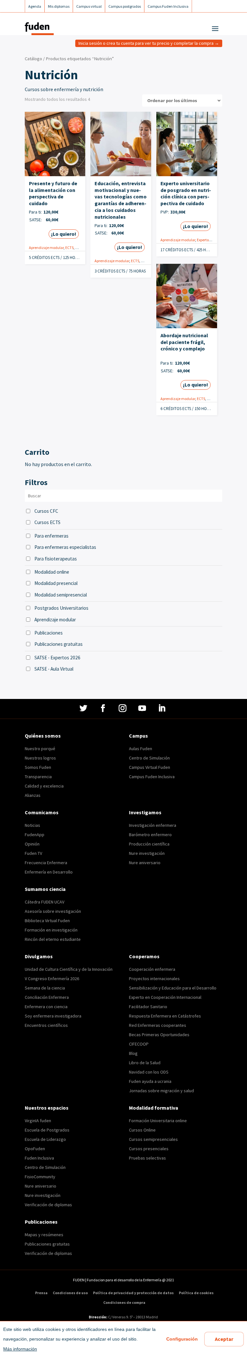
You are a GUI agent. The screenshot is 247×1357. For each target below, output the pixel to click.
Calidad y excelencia (44, 786)
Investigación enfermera (152, 825)
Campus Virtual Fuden (149, 767)
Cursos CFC (46, 511)
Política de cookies (196, 1293)
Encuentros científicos (46, 1025)
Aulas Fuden (140, 748)
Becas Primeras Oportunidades (159, 1034)
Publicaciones (48, 633)
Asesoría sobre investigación (53, 911)
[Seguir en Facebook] (103, 708)
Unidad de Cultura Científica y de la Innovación (69, 969)
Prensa (41, 1293)
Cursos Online (142, 1130)
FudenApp (34, 834)
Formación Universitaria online (158, 1120)
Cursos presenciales (149, 1149)
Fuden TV (33, 853)
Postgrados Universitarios (61, 608)
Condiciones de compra (124, 1302)
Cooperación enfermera (152, 969)
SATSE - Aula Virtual (53, 669)
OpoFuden (35, 1149)
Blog (133, 1053)
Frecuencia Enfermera (46, 862)
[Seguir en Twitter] (84, 708)
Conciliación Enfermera (47, 997)
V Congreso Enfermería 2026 (52, 978)
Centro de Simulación (149, 758)
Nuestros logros (40, 758)
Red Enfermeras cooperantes (157, 1025)
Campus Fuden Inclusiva (152, 776)
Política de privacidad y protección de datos (133, 1293)
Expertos (203, 239)
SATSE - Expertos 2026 (57, 658)
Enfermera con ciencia (46, 1006)
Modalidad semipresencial (60, 595)
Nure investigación (147, 853)
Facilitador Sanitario (148, 1006)
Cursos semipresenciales (153, 1139)
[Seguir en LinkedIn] (162, 708)
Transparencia (38, 776)
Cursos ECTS (47, 522)
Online (81, 247)
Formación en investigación (51, 930)
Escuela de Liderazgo (45, 1139)
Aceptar (224, 1339)
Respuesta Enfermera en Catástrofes (165, 1016)
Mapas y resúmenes (44, 1235)
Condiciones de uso (70, 1293)
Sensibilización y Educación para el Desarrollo (172, 988)
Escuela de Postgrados (47, 1130)
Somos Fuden (38, 767)
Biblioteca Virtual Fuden (47, 920)
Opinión (32, 844)
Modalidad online (51, 572)
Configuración (182, 1339)
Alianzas (33, 795)
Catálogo (33, 59)
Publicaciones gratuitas (58, 644)
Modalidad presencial (56, 583)
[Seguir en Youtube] (142, 708)
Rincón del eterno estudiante (53, 939)
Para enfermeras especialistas (65, 547)
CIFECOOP (139, 1044)
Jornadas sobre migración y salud (161, 1091)
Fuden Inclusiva (39, 1158)
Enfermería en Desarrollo (49, 872)
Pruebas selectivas (147, 1158)
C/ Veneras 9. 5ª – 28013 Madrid (132, 1316)
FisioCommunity (40, 1177)
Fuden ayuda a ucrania (150, 1081)
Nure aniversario (144, 862)
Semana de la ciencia (45, 988)
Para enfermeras (51, 536)
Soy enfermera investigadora (53, 1016)
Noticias (32, 825)
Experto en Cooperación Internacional (165, 997)
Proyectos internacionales (154, 978)
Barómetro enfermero (150, 834)
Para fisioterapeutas (55, 559)
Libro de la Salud (144, 1063)
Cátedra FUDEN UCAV (44, 902)
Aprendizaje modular (46, 247)
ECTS (69, 247)
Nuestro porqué (40, 748)
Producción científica (149, 844)
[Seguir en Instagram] (123, 708)
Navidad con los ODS (149, 1072)
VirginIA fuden (38, 1120)
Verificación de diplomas (48, 1205)
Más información (20, 1349)
